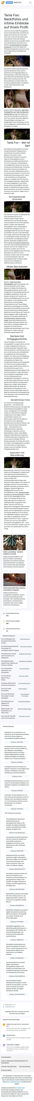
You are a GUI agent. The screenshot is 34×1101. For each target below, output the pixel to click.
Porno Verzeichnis (24, 669)
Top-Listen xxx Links (24, 716)
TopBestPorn (20, 940)
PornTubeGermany (20, 833)
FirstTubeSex (20, 921)
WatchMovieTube (20, 889)
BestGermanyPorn (20, 869)
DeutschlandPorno (20, 976)
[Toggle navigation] (30, 2)
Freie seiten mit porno (26, 646)
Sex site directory (24, 1066)
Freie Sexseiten (6, 1057)
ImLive (20, 776)
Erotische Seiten (6, 1070)
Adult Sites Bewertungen (24, 709)
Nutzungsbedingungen (13, 1082)
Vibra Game (20, 742)
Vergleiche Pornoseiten (25, 654)
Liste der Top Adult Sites (8, 1066)
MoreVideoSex (20, 958)
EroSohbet (20, 762)
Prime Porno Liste (25, 639)
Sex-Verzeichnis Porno (24, 683)
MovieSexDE (20, 851)
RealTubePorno (20, 905)
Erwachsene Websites (24, 701)
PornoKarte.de (20, 1088)
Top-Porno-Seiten (23, 676)
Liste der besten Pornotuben (25, 695)
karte (14, 3)
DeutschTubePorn (20, 994)
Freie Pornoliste (22, 689)
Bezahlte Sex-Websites (25, 661)
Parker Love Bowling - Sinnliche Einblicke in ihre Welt (13, 553)
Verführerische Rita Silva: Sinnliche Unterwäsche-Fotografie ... (14, 589)
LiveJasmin (20, 809)
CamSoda (20, 790)
